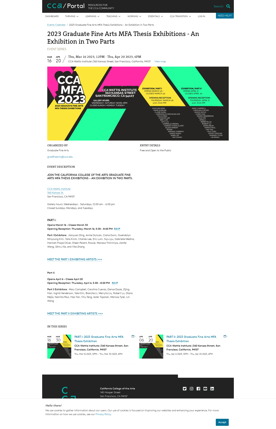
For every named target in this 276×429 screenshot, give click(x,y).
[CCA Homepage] (69, 395)
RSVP (117, 228)
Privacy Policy (103, 414)
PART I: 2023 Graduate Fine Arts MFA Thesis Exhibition (98, 339)
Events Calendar (56, 24)
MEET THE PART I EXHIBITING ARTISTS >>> (74, 259)
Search (218, 6)
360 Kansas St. (55, 192)
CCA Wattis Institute (58, 188)
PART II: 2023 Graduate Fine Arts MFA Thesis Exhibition (191, 339)
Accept (222, 422)
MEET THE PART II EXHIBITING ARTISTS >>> (75, 313)
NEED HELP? (225, 15)
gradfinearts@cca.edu (60, 156)
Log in (201, 16)
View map (160, 61)
